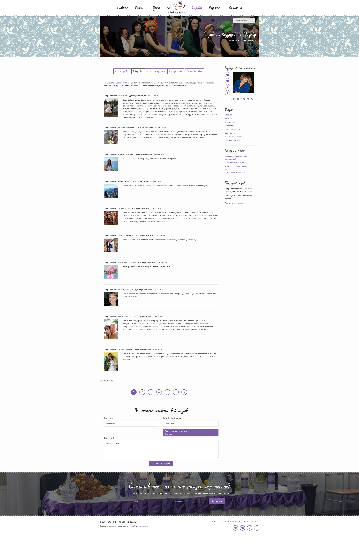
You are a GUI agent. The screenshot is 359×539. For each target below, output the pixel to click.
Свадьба (228, 114)
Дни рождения (156, 71)
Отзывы (197, 8)
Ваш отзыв (109, 438)
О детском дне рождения (236, 162)
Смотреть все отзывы (234, 203)
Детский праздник (233, 129)
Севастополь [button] (241, 20)
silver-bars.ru (142, 526)
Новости (232, 521)
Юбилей (228, 118)
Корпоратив (230, 122)
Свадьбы (138, 71)
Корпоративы (194, 71)
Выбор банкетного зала (235, 172)
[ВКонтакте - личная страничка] (227, 75)
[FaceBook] (227, 93)
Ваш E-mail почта (172, 418)
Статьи (222, 521)
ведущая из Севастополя (116, 83)
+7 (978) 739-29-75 (176, 12)
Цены (156, 8)
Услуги (140, 8)
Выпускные (175, 71)
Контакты (235, 8)
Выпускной (230, 133)
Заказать (216, 501)
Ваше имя (108, 418)
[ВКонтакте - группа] (227, 81)
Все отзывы (122, 71)
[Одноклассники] (227, 87)
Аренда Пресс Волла (233, 136)
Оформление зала (233, 140)
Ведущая (215, 8)
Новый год (229, 125)
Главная (122, 8)
